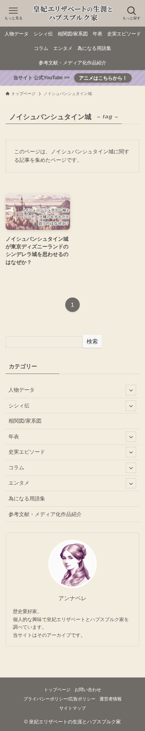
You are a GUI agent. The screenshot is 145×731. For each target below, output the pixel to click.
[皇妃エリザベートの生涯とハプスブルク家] (72, 13)
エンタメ (18, 483)
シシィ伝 (18, 406)
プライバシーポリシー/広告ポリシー (59, 698)
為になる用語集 (26, 499)
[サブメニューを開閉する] (131, 390)
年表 (13, 437)
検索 (92, 341)
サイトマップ (72, 708)
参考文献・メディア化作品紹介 (45, 514)
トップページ (57, 689)
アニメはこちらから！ (103, 78)
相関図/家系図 (24, 421)
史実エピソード (26, 452)
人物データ (21, 390)
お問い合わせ (88, 689)
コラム (16, 468)
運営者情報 (110, 698)
